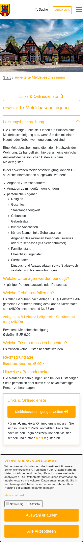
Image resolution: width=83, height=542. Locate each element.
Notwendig (16, 504)
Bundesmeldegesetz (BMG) (23, 363)
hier (39, 438)
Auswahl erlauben (41, 515)
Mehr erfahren (13, 495)
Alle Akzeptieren (41, 531)
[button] (41, 8)
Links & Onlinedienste (39, 96)
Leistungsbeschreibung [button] (23, 122)
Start (7, 77)
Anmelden (62, 10)
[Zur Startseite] (5, 10)
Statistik (35, 504)
